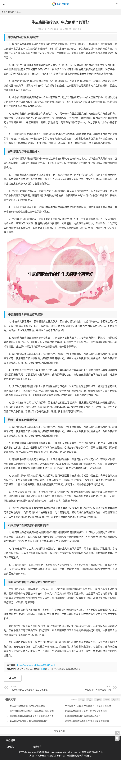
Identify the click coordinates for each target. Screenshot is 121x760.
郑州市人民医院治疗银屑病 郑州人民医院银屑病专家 (89, 721)
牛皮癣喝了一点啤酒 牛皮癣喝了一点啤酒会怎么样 (88, 706)
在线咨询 (37, 746)
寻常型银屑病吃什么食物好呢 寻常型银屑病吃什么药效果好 (92, 711)
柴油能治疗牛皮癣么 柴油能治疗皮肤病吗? (29, 721)
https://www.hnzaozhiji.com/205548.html (36, 665)
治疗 (89, 699)
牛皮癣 (98, 699)
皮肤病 (115, 699)
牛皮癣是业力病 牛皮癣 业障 (98, 688)
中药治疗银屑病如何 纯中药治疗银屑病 (27, 706)
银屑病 (11, 12)
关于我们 (10, 746)
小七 (43, 669)
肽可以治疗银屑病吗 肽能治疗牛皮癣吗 (82, 716)
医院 (82, 699)
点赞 (14, 678)
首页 (3, 12)
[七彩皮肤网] (60, 5)
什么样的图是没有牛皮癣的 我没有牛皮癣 (29, 688)
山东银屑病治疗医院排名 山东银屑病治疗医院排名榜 (34, 711)
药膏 (107, 699)
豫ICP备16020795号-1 (92, 752)
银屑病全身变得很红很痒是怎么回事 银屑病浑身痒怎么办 (36, 716)
